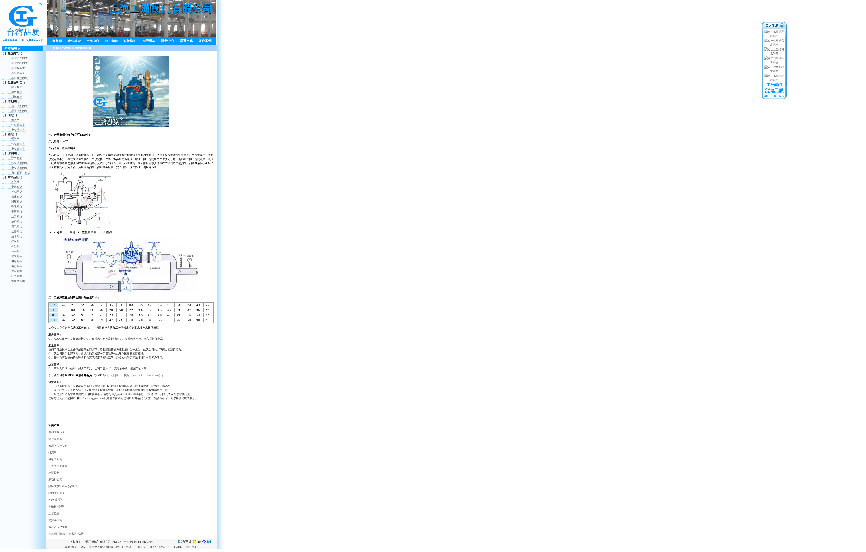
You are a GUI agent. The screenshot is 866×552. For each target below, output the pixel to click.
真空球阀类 (18, 73)
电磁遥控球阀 (56, 506)
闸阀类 (15, 181)
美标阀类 (16, 266)
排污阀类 (16, 241)
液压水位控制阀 (57, 445)
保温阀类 (16, 271)
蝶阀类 (15, 138)
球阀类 (15, 119)
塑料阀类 (16, 91)
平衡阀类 (16, 211)
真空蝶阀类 (18, 68)
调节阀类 (16, 157)
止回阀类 (16, 216)
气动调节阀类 (19, 162)
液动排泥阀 (55, 479)
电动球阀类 (18, 129)
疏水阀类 (16, 236)
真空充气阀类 (19, 58)
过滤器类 (16, 191)
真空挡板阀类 (19, 63)
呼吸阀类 (16, 206)
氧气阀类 (16, 226)
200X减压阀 (55, 499)
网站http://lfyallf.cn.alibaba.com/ (141, 375)
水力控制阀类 (19, 105)
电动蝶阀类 (18, 148)
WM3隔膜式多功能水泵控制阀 (66, 533)
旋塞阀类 (16, 231)
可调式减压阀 (56, 432)
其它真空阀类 (19, 77)
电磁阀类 (16, 186)
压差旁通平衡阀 (57, 466)
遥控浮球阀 (55, 438)
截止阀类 (16, 196)
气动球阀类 (18, 124)
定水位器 (53, 513)
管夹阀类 (16, 256)
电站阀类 (16, 261)
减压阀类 (16, 201)
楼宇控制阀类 (19, 110)
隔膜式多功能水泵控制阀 (63, 486)
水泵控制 (53, 472)
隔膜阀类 (16, 87)
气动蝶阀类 (18, 143)
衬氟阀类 (16, 96)
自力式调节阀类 (20, 172)
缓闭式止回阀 (56, 493)
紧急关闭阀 (55, 459)
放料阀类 (16, 221)
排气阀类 (16, 276)
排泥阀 (52, 452)
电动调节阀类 (19, 167)
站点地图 (191, 547)
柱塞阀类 (16, 251)
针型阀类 (16, 246)
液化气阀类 (18, 281)
